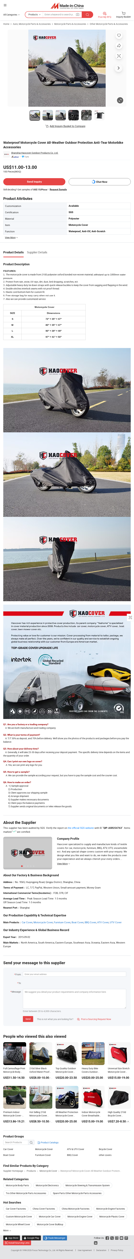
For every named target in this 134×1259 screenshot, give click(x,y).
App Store (11, 1237)
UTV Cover (116, 922)
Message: (16, 991)
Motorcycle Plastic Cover (111, 1216)
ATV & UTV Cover (75, 1149)
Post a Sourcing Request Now (94, 1019)
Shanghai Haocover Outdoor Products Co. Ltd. (34, 152)
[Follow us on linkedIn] (95, 1242)
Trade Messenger (55, 1237)
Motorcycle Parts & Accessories (70, 23)
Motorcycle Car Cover (50, 1216)
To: (19, 983)
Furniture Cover (62, 922)
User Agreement (85, 1250)
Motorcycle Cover (43, 922)
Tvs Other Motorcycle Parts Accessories (26, 1193)
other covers (105, 1155)
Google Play (31, 1237)
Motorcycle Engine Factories (110, 1208)
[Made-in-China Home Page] (67, 5)
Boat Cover (78, 922)
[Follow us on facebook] (107, 1237)
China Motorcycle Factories (75, 1208)
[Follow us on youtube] (121, 1237)
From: (18, 974)
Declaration (101, 1250)
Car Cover (27, 922)
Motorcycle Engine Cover (79, 1216)
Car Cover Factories (16, 1208)
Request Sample (58, 189)
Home (6, 23)
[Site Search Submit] (87, 14)
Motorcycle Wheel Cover (18, 1224)
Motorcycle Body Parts (17, 1185)
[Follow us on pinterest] (126, 1237)
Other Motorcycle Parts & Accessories (109, 23)
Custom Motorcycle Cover (19, 1216)
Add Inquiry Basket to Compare (67, 126)
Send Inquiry (34, 181)
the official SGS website (81, 827)
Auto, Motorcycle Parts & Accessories (32, 23)
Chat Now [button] (101, 181)
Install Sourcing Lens (18, 1242)
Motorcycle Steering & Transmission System (88, 1185)
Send (28, 1018)
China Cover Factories (44, 1208)
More (6, 1230)
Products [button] (33, 14)
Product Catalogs (49, 1142)
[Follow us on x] (112, 1237)
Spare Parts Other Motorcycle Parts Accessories (77, 1193)
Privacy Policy (117, 1250)
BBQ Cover (90, 922)
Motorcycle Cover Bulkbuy (50, 1224)
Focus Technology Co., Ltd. (44, 1250)
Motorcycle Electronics (47, 1185)
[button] (5, 5)
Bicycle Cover (105, 1149)
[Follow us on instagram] (116, 1237)
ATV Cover (103, 922)
